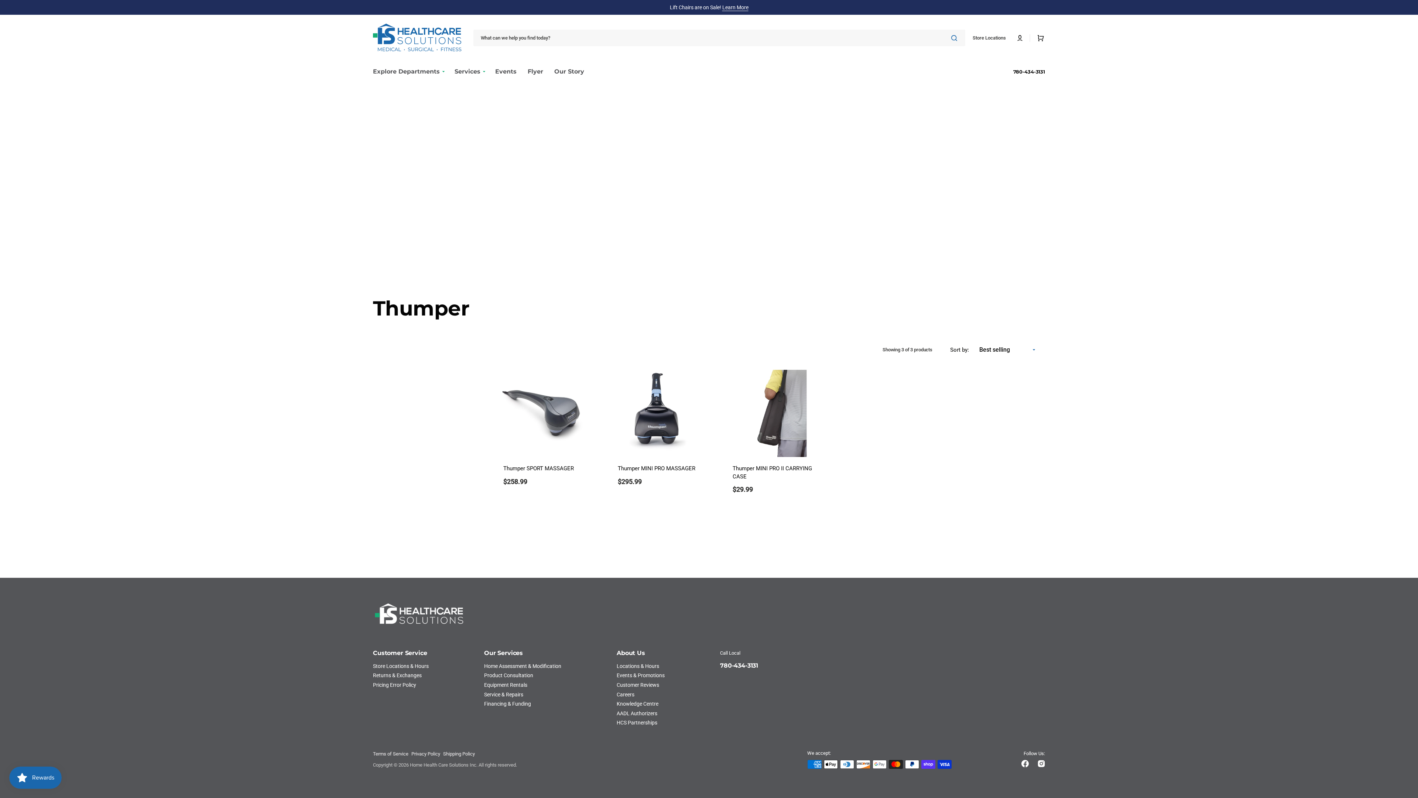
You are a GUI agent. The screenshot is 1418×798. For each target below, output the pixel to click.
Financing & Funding (507, 704)
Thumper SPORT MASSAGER (538, 469)
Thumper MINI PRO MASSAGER (656, 469)
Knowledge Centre (637, 704)
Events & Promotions (641, 675)
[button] (1020, 38)
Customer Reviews (638, 685)
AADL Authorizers (637, 713)
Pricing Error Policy (394, 685)
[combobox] (719, 38)
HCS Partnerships (637, 723)
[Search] (955, 38)
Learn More (735, 7)
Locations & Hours (638, 666)
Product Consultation (508, 675)
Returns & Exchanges (397, 675)
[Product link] (543, 436)
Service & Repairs (503, 695)
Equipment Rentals (505, 685)
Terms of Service (390, 754)
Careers (625, 695)
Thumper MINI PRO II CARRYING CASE (772, 473)
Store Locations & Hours (401, 666)
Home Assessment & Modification (522, 666)
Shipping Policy (459, 754)
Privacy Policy (425, 754)
